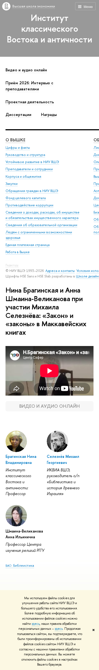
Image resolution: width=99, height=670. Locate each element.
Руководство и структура (25, 154)
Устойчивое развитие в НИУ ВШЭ (32, 162)
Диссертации (18, 114)
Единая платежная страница (28, 244)
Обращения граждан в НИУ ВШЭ (32, 190)
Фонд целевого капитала (26, 198)
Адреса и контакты (60, 270)
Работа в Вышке (18, 252)
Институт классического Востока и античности (49, 28)
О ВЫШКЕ (15, 140)
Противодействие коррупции (29, 205)
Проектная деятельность (30, 102)
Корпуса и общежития (23, 176)
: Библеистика (20, 565)
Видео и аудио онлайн (26, 70)
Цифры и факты (18, 147)
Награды (49, 114)
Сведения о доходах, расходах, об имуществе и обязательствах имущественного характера (42, 215)
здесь (36, 624)
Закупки (12, 183)
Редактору (12, 265)
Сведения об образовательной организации (41, 225)
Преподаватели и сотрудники (29, 169)
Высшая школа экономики (33, 6)
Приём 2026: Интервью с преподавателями (29, 86)
